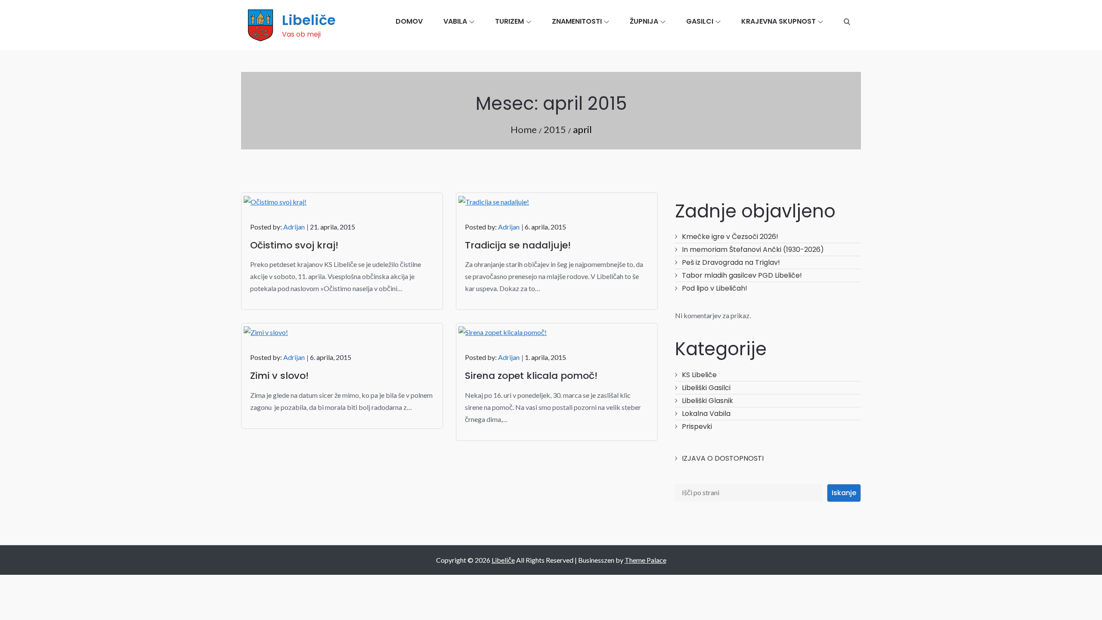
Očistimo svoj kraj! (294, 245)
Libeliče (309, 20)
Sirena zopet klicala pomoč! (531, 375)
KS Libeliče (699, 375)
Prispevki (697, 426)
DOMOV (409, 21)
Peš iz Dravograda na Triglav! (731, 262)
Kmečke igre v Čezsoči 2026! (730, 237)
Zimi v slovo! (279, 375)
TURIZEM (509, 21)
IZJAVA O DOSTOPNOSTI (723, 458)
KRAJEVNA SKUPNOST (778, 21)
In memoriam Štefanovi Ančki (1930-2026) (753, 249)
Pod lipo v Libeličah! (714, 288)
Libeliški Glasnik (707, 401)
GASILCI (699, 21)
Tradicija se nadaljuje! (518, 245)
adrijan (294, 227)
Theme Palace (645, 560)
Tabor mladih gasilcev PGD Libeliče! (742, 275)
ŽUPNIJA (644, 21)
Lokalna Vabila (706, 413)
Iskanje (844, 493)
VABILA (455, 21)
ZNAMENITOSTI (577, 21)
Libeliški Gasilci (706, 388)
